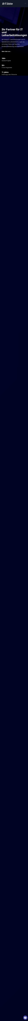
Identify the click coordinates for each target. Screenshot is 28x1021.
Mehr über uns (6, 51)
